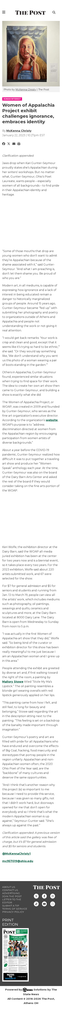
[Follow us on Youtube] (44, 903)
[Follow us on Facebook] (44, 895)
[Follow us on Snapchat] (53, 903)
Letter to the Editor (11, 901)
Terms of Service (14, 908)
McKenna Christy (26, 89)
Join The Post (12, 896)
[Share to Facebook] (3, 144)
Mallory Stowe (12, 681)
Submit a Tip (10, 905)
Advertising (11, 893)
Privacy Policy (13, 911)
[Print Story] (18, 144)
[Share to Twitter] (8, 144)
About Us (8, 887)
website (52, 420)
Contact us (10, 890)
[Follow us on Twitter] (36, 895)
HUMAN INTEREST (12, 99)
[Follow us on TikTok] (36, 903)
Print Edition (10, 922)
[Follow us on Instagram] (53, 895)
